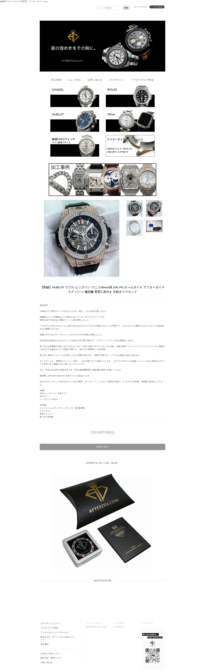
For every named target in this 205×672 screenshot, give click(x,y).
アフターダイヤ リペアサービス (54, 632)
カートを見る (119, 623)
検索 (126, 7)
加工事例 (56, 80)
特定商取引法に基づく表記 (96, 627)
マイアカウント (148, 623)
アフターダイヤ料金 (142, 80)
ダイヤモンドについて (50, 623)
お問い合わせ (95, 80)
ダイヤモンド (116, 80)
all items (74, 80)
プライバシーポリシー (94, 623)
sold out (102, 446)
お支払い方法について (50, 653)
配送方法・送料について (51, 658)
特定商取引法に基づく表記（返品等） (102, 463)
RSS (116, 627)
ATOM (121, 627)
